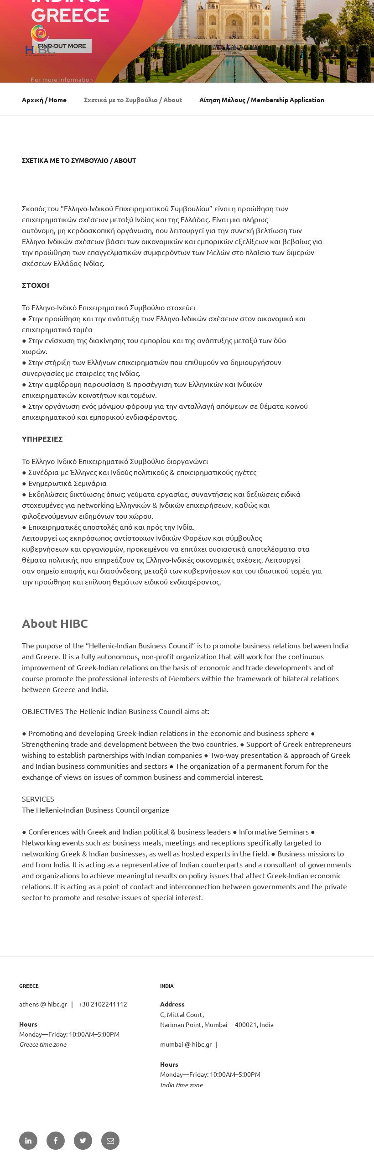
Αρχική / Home (44, 99)
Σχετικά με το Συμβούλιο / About (133, 99)
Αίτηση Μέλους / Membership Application (261, 99)
